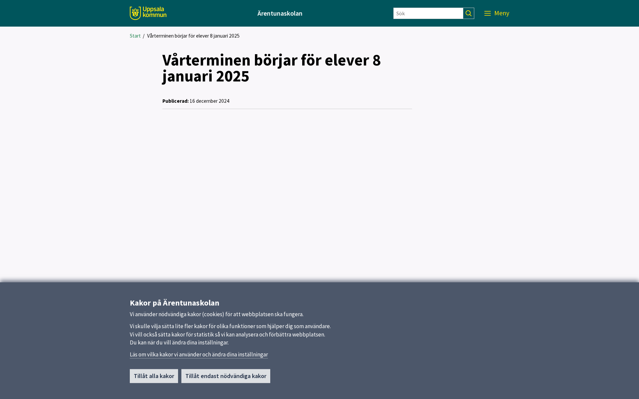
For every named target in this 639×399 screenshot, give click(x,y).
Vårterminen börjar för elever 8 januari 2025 (193, 36)
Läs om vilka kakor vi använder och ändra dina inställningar (199, 354)
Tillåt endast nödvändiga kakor (225, 376)
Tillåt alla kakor (154, 376)
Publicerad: (175, 101)
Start (135, 36)
